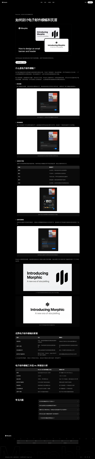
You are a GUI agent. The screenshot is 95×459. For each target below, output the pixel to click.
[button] (58, 401)
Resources (17, 14)
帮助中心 (18, 442)
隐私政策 (49, 442)
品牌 (71, 440)
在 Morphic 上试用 (21, 62)
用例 (35, 440)
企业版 (49, 2)
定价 (45, 2)
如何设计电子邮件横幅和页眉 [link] (27, 14)
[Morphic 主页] (4, 2)
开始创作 (90, 2)
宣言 (62, 440)
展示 (42, 2)
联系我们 (34, 442)
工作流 (18, 440)
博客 (53, 440)
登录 (86, 2)
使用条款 (65, 442)
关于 (44, 440)
